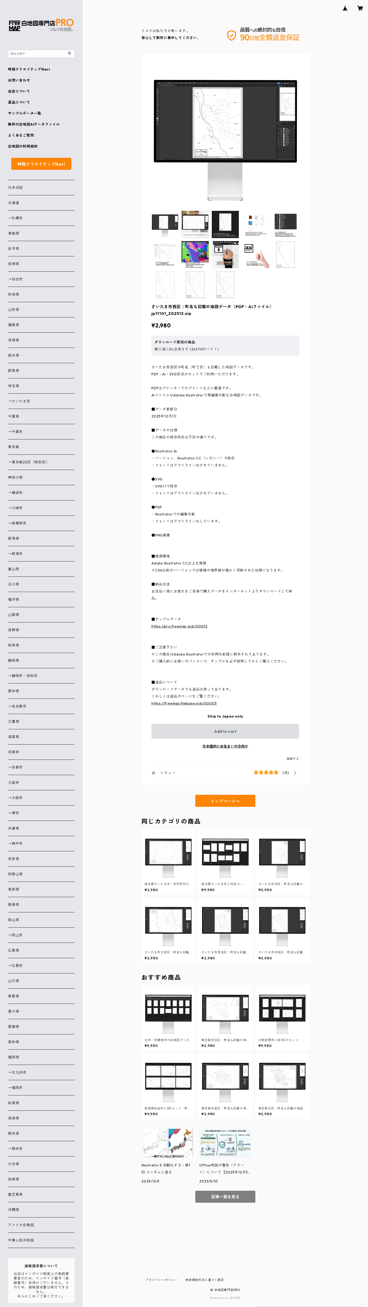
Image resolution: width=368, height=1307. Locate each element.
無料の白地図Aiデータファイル (34, 124)
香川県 (13, 1011)
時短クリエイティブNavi (29, 69)
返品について (19, 102)
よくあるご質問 (21, 135)
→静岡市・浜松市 (23, 676)
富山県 (13, 569)
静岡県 (13, 660)
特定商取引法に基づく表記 (205, 1280)
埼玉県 (13, 386)
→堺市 (13, 813)
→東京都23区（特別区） (29, 462)
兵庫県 (13, 828)
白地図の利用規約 (23, 146)
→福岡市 (15, 1087)
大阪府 (13, 782)
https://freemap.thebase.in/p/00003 (184, 703)
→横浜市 (15, 492)
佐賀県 (13, 1103)
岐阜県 (13, 645)
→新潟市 (15, 553)
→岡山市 (15, 935)
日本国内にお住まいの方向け (225, 746)
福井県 (13, 599)
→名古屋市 (17, 706)
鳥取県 (13, 889)
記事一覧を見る (225, 1196)
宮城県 (13, 264)
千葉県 (13, 416)
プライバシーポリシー (161, 1280)
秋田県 (13, 294)
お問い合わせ (19, 80)
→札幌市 (15, 218)
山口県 (13, 981)
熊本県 (13, 1133)
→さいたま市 (19, 401)
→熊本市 (15, 1148)
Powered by (220, 1298)
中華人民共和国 (21, 1240)
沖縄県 (13, 1209)
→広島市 (15, 965)
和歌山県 (15, 874)
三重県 (13, 721)
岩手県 (13, 248)
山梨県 (13, 614)
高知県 (13, 1042)
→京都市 (15, 767)
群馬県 (13, 370)
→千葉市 (15, 431)
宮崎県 (13, 1179)
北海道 (13, 203)
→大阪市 (15, 798)
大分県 (13, 1164)
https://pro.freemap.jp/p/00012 (179, 626)
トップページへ (225, 801)
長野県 (13, 630)
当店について (19, 91)
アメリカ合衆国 (21, 1225)
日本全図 (15, 187)
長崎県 (13, 1118)
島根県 (13, 904)
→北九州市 (17, 1072)
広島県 (13, 950)
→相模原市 (17, 523)
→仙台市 (15, 279)
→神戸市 (15, 843)
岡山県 (13, 920)
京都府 (13, 752)
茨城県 (13, 340)
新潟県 (13, 538)
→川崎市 (15, 508)
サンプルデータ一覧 (24, 113)
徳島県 (13, 996)
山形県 (13, 309)
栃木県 (13, 355)
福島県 (13, 325)
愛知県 (13, 691)
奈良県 (13, 859)
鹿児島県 (15, 1194)
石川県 (13, 584)
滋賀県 (13, 737)
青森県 (13, 233)
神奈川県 (15, 477)
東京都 (13, 447)
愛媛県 (13, 1026)
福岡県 (13, 1057)
